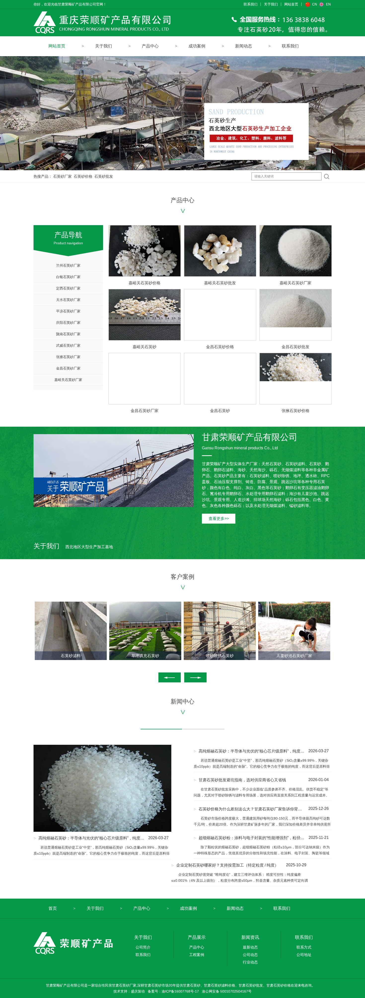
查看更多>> (219, 518)
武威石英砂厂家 (68, 345)
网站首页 (291, 4)
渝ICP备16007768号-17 (180, 991)
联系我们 (250, 4)
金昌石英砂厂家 (68, 368)
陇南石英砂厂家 (68, 334)
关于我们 (271, 4)
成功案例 (196, 46)
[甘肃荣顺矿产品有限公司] (182, 22)
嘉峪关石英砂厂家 (68, 380)
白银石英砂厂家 (68, 277)
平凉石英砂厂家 (68, 311)
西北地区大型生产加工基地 (73, 547)
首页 (52, 908)
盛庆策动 (138, 991)
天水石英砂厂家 (68, 300)
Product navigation (68, 238)
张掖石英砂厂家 (68, 357)
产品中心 (150, 46)
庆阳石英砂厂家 (68, 323)
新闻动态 (243, 46)
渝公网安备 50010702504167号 (227, 991)
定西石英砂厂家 (68, 288)
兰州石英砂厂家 (68, 265)
